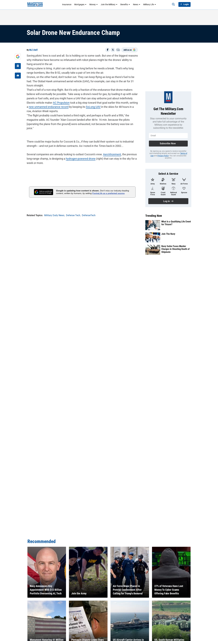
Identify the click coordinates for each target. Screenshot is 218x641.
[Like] (18, 76)
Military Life (148, 4)
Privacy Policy (163, 156)
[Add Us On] (18, 57)
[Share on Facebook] (107, 50)
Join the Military (108, 4)
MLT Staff (33, 50)
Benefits (124, 4)
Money (92, 4)
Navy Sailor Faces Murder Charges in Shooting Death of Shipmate (175, 249)
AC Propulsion (61, 102)
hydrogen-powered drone (81, 158)
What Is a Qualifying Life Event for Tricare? (176, 223)
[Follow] (18, 66)
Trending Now (153, 215)
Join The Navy (168, 233)
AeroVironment (112, 154)
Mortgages (79, 4)
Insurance (66, 4)
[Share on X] (112, 50)
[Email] (118, 50)
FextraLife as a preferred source (108, 193)
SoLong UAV (93, 106)
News (135, 4)
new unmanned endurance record (49, 106)
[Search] (173, 4)
